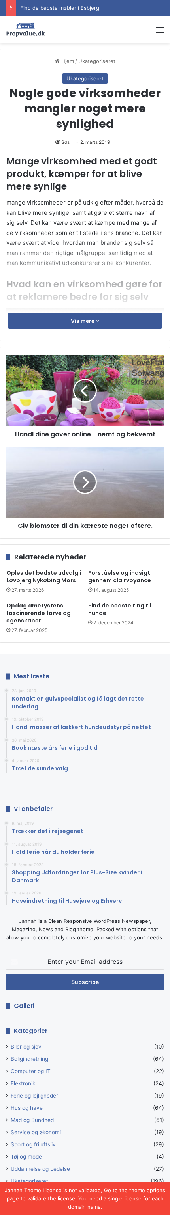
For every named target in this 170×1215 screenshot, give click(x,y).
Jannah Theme (23, 1190)
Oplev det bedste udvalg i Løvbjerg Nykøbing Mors (43, 576)
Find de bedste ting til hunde (119, 609)
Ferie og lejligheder (34, 1095)
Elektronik (23, 1083)
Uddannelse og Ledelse (40, 1169)
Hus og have (27, 1108)
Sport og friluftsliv (33, 1144)
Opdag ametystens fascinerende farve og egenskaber (38, 613)
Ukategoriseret (96, 61)
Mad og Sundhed (32, 1120)
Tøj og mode (26, 1157)
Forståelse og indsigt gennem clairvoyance (119, 576)
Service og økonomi (36, 1132)
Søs (65, 142)
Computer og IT (31, 1071)
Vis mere (83, 320)
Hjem (67, 61)
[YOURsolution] (25, 29)
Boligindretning (29, 1059)
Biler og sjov (26, 1047)
